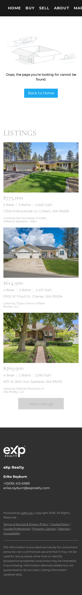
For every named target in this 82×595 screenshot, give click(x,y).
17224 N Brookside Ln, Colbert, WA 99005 (36, 211)
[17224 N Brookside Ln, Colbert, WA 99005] (41, 167)
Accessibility (11, 533)
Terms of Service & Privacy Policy (25, 524)
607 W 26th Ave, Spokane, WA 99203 (32, 382)
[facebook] (6, 498)
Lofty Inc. (27, 513)
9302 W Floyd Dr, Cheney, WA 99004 (32, 296)
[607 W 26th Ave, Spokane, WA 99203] (41, 338)
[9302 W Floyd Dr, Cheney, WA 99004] (41, 253)
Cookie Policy (60, 524)
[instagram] (25, 498)
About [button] (61, 8)
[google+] (43, 498)
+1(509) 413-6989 (16, 483)
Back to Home (41, 93)
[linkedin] (16, 498)
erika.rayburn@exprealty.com (26, 488)
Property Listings (44, 528)
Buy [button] (30, 8)
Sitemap (63, 528)
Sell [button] (44, 8)
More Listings (41, 404)
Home (14, 8)
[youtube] (34, 498)
